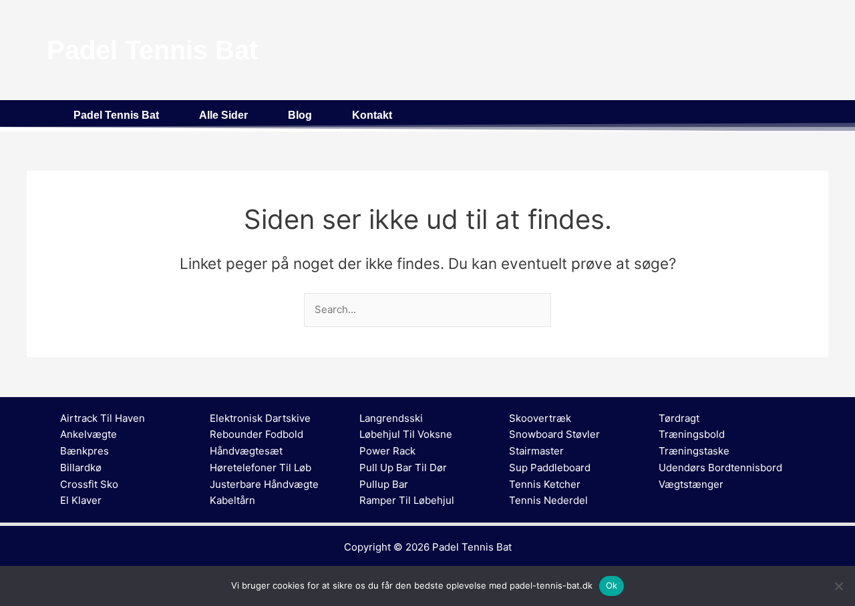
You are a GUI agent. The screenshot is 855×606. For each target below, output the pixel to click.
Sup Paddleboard (549, 467)
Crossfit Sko (89, 484)
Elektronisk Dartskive (260, 418)
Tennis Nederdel (548, 500)
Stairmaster (536, 450)
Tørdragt (679, 418)
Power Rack (387, 450)
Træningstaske (694, 450)
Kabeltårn (232, 500)
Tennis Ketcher (544, 484)
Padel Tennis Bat (116, 115)
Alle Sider (223, 115)
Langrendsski (391, 418)
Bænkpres (84, 450)
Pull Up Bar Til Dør (403, 467)
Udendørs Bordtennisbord (720, 467)
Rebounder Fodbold (256, 434)
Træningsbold (692, 434)
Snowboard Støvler (554, 434)
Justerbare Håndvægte (264, 484)
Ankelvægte (88, 434)
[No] (838, 586)
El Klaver (81, 500)
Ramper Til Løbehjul (406, 500)
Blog (300, 115)
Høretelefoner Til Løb (260, 467)
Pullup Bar (383, 484)
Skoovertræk (540, 418)
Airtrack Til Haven (102, 418)
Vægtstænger (691, 484)
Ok (612, 585)
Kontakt (372, 115)
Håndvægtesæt (246, 450)
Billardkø (81, 467)
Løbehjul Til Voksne (405, 434)
